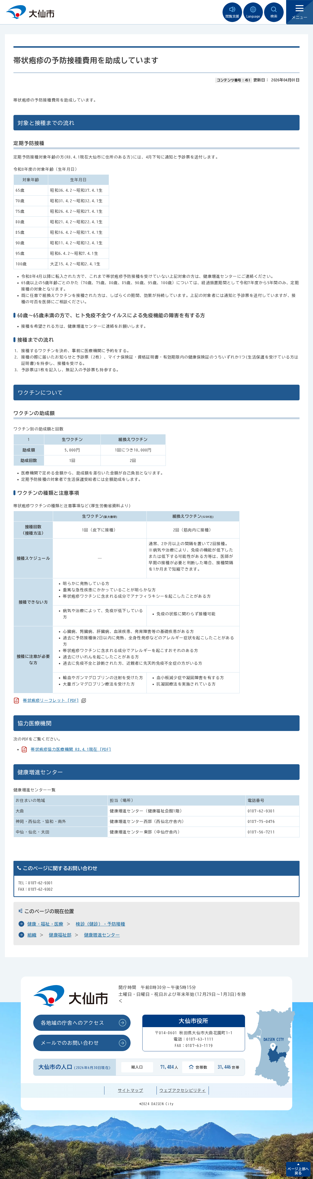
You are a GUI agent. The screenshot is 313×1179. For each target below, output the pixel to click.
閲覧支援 (232, 16)
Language (253, 16)
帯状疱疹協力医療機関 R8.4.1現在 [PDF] (71, 749)
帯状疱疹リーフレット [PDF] (51, 700)
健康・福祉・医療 (45, 924)
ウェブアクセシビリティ (182, 1090)
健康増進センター (102, 935)
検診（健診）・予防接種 (100, 924)
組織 (31, 935)
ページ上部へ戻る (298, 1171)
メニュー (299, 17)
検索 (273, 16)
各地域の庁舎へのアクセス (72, 1022)
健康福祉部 (60, 935)
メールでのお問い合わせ (70, 1042)
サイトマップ (130, 1090)
